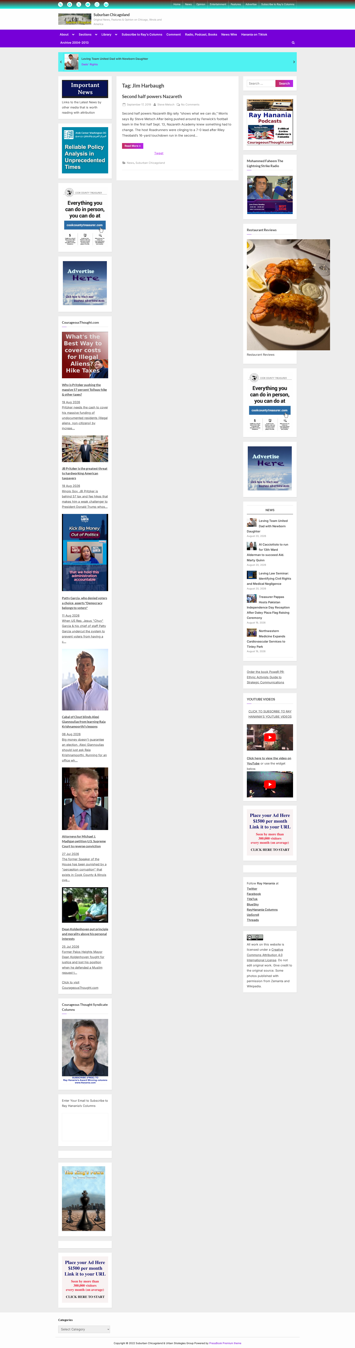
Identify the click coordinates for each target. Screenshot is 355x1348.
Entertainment (218, 4)
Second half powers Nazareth (152, 96)
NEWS (270, 510)
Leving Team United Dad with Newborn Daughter (115, 59)
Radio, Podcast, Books (201, 34)
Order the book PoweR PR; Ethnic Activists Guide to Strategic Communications (265, 677)
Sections (85, 34)
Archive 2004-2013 (74, 42)
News (188, 4)
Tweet (158, 153)
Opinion (200, 4)
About (64, 34)
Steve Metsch (166, 104)
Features (236, 4)
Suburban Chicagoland (112, 14)
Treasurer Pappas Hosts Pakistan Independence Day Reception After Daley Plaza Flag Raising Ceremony (268, 607)
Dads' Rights (90, 64)
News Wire (229, 34)
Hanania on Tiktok (254, 34)
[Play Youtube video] (270, 737)
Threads (253, 920)
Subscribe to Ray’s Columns (277, 4)
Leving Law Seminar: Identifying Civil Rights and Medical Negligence (269, 578)
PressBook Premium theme (225, 1343)
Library (106, 34)
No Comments (190, 105)
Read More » (134, 146)
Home (176, 4)
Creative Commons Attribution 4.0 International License (265, 955)
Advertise (251, 4)
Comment (173, 34)
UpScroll (253, 915)
